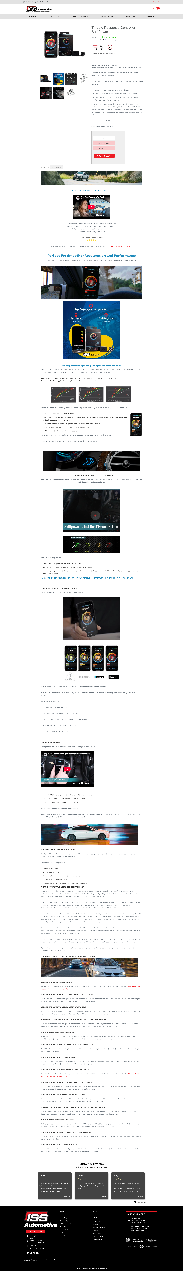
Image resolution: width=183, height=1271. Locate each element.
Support (156, 2)
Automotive (34, 16)
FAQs (61, 1233)
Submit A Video (64, 1238)
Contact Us (96, 1221)
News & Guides (64, 1230)
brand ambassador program (121, 246)
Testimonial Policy (98, 1239)
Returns (95, 1224)
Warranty (95, 1230)
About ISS (130, 16)
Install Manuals (56, 167)
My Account (96, 1215)
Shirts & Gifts (107, 16)
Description (45, 167)
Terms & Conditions (99, 1236)
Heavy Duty (56, 16)
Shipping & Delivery (99, 1227)
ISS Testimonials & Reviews (68, 1224)
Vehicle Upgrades (81, 16)
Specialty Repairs (65, 1221)
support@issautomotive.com (38, 1236)
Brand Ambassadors (66, 1236)
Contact (150, 16)
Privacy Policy (97, 1233)
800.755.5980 (36, 1231)
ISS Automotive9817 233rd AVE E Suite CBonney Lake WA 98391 (37, 1241)
